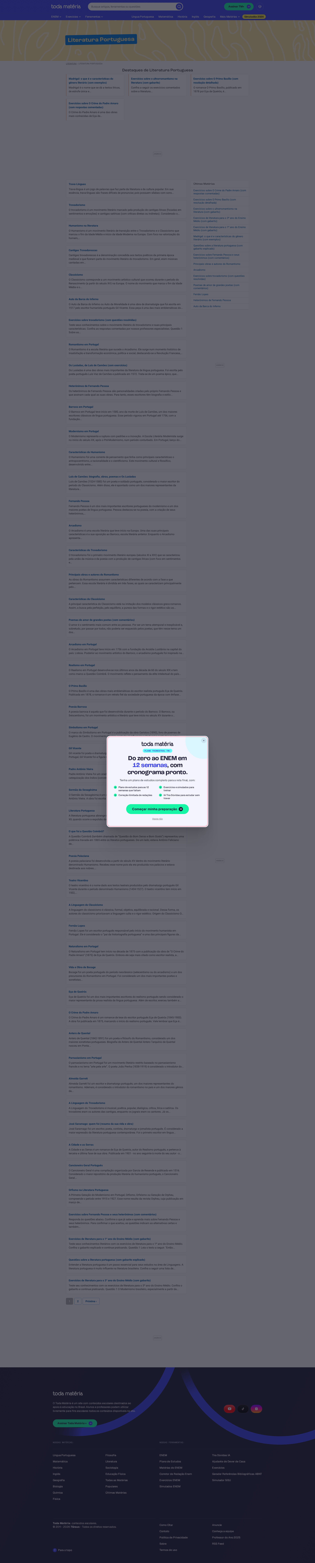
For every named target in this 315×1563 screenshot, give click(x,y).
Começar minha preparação (154, 809)
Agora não (157, 818)
